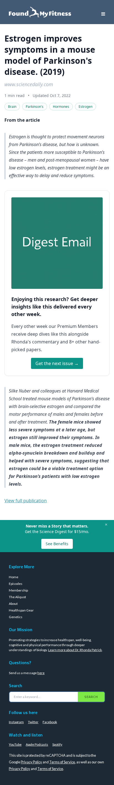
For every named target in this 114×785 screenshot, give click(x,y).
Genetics (15, 617)
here (41, 673)
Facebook (50, 722)
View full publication (25, 501)
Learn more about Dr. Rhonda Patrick (75, 650)
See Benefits (57, 543)
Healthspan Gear (21, 610)
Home (13, 577)
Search (91, 696)
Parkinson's (34, 106)
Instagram (16, 722)
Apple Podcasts (37, 744)
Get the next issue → (57, 363)
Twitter (33, 722)
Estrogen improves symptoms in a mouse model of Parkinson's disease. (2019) (49, 55)
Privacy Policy (31, 762)
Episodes (15, 584)
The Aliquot (17, 597)
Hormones (61, 106)
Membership (18, 590)
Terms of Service (62, 762)
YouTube (15, 744)
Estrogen (85, 106)
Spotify (57, 744)
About (13, 604)
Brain (12, 106)
